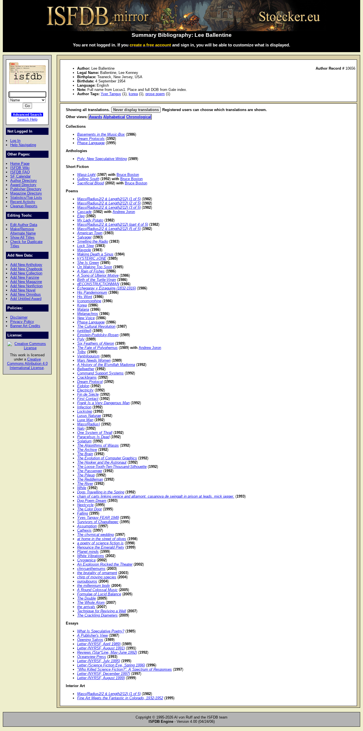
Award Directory (23, 185)
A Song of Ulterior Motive (98, 275)
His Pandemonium (92, 292)
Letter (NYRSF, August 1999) (101, 678)
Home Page (19, 163)
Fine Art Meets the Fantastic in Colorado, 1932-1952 (120, 698)
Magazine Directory (26, 193)
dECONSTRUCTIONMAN (98, 284)
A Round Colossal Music (97, 590)
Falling (82, 513)
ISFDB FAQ (20, 172)
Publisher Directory (25, 189)
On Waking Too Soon (94, 267)
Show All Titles (22, 237)
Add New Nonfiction (26, 286)
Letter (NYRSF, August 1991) (101, 648)
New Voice (86, 318)
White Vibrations (90, 556)
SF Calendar (20, 176)
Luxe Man (85, 420)
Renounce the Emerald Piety (100, 547)
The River (85, 483)
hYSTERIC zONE (91, 258)
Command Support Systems (100, 373)
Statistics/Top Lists (26, 197)
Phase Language (91, 143)
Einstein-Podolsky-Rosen (98, 335)
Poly (81, 339)
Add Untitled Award (25, 299)
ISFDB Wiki (19, 168)
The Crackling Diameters (97, 615)
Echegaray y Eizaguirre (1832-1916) (106, 288)
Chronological (138, 117)
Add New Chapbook (26, 269)
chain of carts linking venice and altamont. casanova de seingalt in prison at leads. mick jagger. (155, 496)
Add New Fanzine (24, 277)
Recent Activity (22, 202)
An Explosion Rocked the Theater (104, 564)
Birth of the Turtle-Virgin (96, 280)
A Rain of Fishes (91, 271)
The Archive (87, 449)
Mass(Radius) (88, 424)
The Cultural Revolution (96, 326)
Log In (15, 140)
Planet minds (88, 551)
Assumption (87, 526)
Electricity (85, 390)
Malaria (83, 309)
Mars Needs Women (94, 360)
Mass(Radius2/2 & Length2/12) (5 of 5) (109, 229)
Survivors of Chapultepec (98, 522)
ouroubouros (87, 581)
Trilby (81, 352)
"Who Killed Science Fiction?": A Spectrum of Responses (124, 669)
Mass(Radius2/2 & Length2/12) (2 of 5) (109, 203)
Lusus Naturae (89, 416)
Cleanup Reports (23, 206)
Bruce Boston (128, 174)
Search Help (27, 119)
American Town (89, 233)
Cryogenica (86, 560)
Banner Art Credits (25, 326)
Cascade (84, 212)
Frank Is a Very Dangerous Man (103, 403)
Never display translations (136, 110)
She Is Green (88, 263)
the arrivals (86, 607)
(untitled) (84, 331)
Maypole (84, 250)
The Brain (85, 454)
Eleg (81, 216)
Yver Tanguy (111, 94)
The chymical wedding (95, 534)
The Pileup (86, 475)
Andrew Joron (124, 212)
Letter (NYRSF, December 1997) (103, 674)
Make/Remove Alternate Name (23, 231)
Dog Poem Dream (91, 500)
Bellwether (85, 369)
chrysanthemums (91, 568)
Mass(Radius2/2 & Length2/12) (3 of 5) (109, 207)
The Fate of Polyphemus (97, 348)
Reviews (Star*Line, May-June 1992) (107, 652)
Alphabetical (114, 117)
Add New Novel (22, 290)
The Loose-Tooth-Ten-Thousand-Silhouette (112, 466)
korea (133, 94)
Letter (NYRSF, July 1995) (98, 661)
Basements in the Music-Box (101, 134)
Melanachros (87, 314)
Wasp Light (86, 174)
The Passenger (89, 471)
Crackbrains (87, 377)
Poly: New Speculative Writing (102, 159)
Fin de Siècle (88, 394)
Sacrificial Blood (90, 183)
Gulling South (88, 179)
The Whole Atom (91, 602)
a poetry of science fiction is (100, 543)
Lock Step (85, 246)
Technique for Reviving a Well (101, 611)
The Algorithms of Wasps (98, 445)
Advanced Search (27, 114)
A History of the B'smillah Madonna (106, 365)
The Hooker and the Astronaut (101, 462)
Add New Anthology (26, 265)
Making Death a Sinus (95, 254)
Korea (82, 305)
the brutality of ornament (97, 573)
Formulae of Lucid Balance (99, 594)
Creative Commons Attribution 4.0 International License (27, 363)
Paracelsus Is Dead (93, 437)
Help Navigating (23, 145)
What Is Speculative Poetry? (100, 631)
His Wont (84, 297)
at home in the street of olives (101, 539)
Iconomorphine (89, 301)
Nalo (81, 428)
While (81, 488)
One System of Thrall (94, 432)
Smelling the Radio (92, 241)
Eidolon (83, 386)
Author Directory (23, 180)
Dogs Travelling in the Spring (100, 492)
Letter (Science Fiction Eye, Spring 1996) (111, 665)
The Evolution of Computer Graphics (107, 458)
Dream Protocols (91, 139)
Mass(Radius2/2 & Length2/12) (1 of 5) (109, 199)
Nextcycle (85, 505)
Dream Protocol (90, 382)
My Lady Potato (90, 220)
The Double (86, 598)
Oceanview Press (91, 657)
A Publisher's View (92, 635)
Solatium (84, 441)
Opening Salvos (90, 640)
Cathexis (84, 530)
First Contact (87, 399)
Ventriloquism (88, 356)
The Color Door (89, 509)
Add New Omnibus (25, 294)
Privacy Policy (22, 321)
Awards (95, 117)
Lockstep (84, 411)
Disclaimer (19, 317)
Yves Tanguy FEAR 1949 (98, 517)
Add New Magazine (26, 282)
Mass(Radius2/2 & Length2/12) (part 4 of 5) (112, 224)
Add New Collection (26, 273)
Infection (84, 407)
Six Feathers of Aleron (95, 343)
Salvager (84, 237)
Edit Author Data (23, 225)
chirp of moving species (96, 577)
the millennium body (93, 585)
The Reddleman (90, 479)
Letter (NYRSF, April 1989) (99, 644)
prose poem (155, 94)
